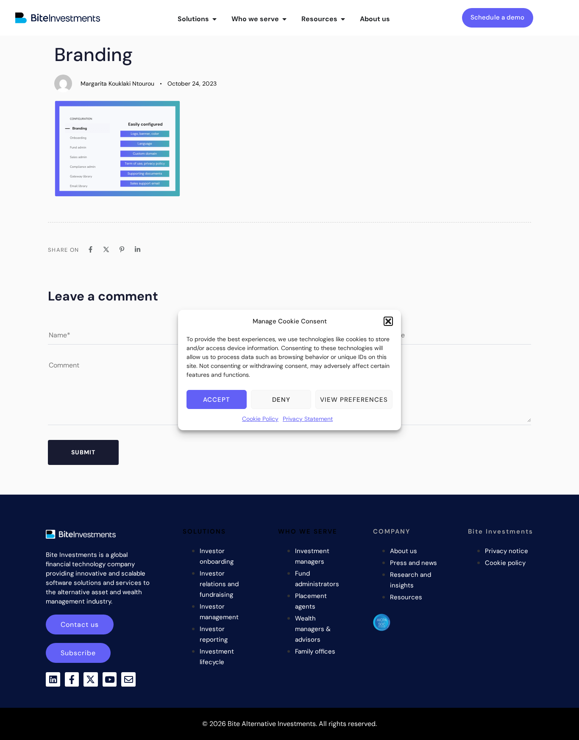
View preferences (354, 399)
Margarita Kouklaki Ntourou (117, 83)
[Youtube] (110, 679)
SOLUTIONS (204, 531)
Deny (281, 399)
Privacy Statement (308, 419)
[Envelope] (128, 679)
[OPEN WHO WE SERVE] (284, 19)
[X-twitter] (91, 679)
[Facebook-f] (72, 679)
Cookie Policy (260, 419)
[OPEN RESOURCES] (343, 19)
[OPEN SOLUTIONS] (214, 19)
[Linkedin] (53, 679)
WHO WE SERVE (307, 531)
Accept (216, 399)
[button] (388, 321)
